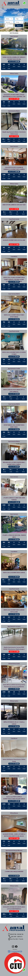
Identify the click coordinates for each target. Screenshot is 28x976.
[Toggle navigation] (3, 7)
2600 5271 (19, 937)
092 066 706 (20, 934)
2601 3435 (13, 937)
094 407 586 (13, 934)
